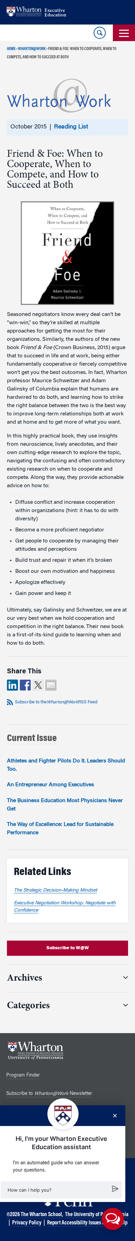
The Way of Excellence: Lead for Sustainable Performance (60, 829)
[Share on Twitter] (38, 685)
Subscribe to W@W (67, 948)
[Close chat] (114, 1115)
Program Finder (23, 1075)
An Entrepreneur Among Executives (50, 785)
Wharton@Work (32, 49)
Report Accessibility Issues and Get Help (87, 1223)
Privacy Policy (27, 1223)
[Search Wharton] (99, 32)
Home (11, 49)
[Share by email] (50, 685)
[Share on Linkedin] (12, 685)
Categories (28, 1006)
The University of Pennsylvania (96, 1215)
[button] (61, 1190)
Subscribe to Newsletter (49, 1093)
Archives (24, 978)
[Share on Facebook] (25, 685)
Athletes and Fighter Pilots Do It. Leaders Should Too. (66, 765)
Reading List (71, 127)
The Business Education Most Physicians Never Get (65, 805)
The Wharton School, (42, 1215)
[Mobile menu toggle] (124, 33)
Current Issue (32, 738)
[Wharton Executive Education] (40, 12)
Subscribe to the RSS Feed (56, 702)
